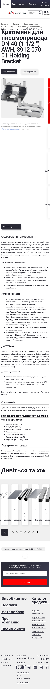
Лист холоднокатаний (15, 509)
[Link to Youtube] (41, 667)
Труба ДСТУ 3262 (25, 509)
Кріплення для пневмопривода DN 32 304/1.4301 (23, 549)
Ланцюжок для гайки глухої (4, 509)
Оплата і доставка (45, 3)
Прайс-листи (13, 628)
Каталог (6, 4)
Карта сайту (23, 682)
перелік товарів (7, 453)
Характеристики (29, 71)
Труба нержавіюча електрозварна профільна (45, 509)
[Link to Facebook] (16, 667)
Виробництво (18, 4)
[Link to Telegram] (28, 667)
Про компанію (10, 620)
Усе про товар (9, 71)
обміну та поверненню (10, 129)
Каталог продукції (40, 600)
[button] (4, 532)
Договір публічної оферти (21, 665)
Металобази (12, 611)
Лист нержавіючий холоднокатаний (35, 509)
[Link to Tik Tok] (47, 667)
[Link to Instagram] (22, 667)
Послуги (32, 4)
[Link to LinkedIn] (35, 667)
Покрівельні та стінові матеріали (38, 634)
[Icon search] (39, 12)
